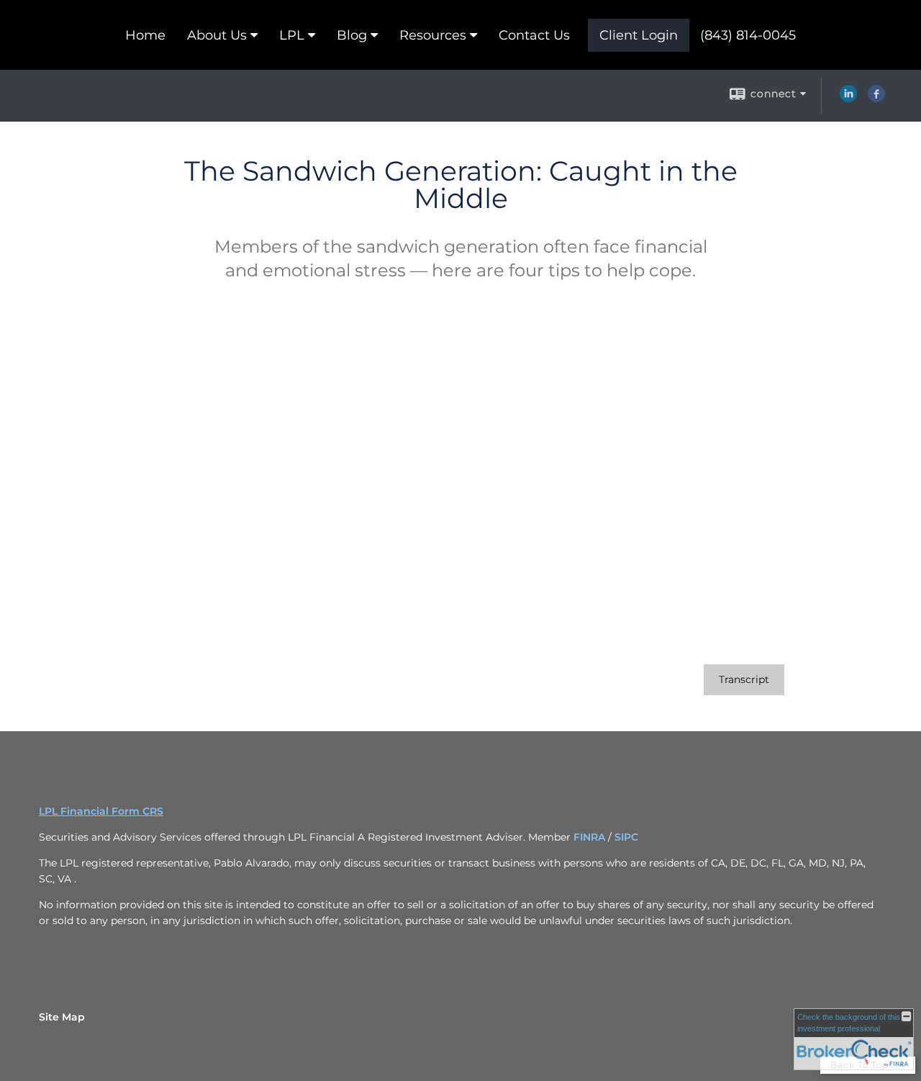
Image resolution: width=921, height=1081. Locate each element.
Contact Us (534, 35)
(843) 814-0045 (748, 35)
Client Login (638, 35)
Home (145, 35)
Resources (432, 35)
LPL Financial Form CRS (101, 811)
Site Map (62, 1016)
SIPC (626, 837)
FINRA (590, 837)
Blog (352, 35)
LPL (291, 35)
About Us (217, 35)
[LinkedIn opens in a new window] (848, 98)
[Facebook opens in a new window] (876, 98)
